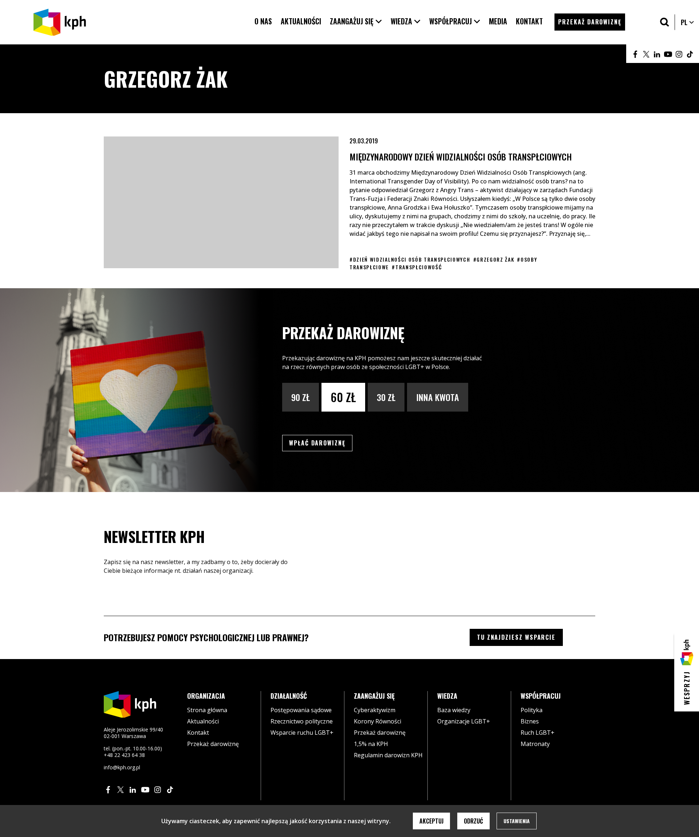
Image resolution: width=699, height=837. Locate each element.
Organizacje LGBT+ (463, 721)
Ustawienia (516, 821)
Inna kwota (437, 397)
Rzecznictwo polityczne (301, 721)
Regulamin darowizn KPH (388, 755)
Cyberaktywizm (374, 710)
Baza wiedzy (453, 710)
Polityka (531, 710)
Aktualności (203, 721)
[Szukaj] (664, 22)
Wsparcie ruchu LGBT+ (301, 733)
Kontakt (198, 733)
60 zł (343, 396)
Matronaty (535, 744)
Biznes (530, 721)
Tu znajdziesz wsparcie (516, 637)
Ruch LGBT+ (537, 733)
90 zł (300, 397)
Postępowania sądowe (301, 710)
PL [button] (688, 22)
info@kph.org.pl (122, 767)
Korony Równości (377, 721)
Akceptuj (431, 821)
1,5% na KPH (371, 744)
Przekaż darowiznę (213, 744)
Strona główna (207, 710)
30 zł (386, 397)
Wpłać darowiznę (320, 442)
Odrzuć (473, 821)
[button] (356, 21)
